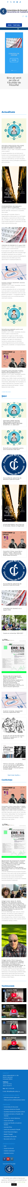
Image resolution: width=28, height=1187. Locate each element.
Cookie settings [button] (21, 1182)
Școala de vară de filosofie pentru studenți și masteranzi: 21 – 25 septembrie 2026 (13, 737)
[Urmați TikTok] (20, 2)
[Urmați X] (11, 2)
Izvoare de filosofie (9, 1120)
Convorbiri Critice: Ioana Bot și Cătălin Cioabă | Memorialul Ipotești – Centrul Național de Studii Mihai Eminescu (12, 372)
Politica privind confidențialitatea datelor (14, 1100)
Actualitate (18, 149)
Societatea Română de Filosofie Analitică (14, 1111)
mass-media (5, 212)
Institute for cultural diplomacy (12, 1118)
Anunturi (23, 149)
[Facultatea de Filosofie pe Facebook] (4, 1159)
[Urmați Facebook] (8, 2)
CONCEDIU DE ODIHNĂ (14, 54)
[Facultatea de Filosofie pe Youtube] (8, 1159)
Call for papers (5, 376)
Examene (12, 287)
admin (4, 149)
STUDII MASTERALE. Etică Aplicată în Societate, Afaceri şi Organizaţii (12, 206)
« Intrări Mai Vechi (6, 391)
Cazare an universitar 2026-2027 (13, 633)
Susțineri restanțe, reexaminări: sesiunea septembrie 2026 (13, 283)
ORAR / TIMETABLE (14, 25)
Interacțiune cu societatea (17, 210)
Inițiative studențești (9, 1151)
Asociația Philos (8, 1127)
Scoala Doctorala (14, 248)
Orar (5, 1146)
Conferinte (19, 376)
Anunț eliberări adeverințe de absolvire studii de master (12, 478)
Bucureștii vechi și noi (9, 1139)
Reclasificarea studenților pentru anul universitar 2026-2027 (12, 329)
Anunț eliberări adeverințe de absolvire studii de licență (12, 584)
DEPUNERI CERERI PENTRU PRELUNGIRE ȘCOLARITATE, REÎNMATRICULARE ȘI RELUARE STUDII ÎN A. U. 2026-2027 (13, 147)
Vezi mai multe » (14, 775)
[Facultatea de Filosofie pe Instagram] (11, 1159)
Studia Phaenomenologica (10, 1132)
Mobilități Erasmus (9, 1153)
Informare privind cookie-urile (12, 1097)
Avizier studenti (5, 151)
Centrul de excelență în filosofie (12, 1129)
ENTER (14, 60)
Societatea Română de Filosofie (12, 1109)
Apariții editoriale (6, 210)
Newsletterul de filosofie (10, 1136)
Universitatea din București (11, 1107)
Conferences (13, 376)
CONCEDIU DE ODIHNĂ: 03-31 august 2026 (13, 245)
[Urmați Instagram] (14, 2)
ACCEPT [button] (14, 1184)
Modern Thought (8, 1134)
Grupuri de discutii (9, 1148)
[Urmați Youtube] (17, 2)
